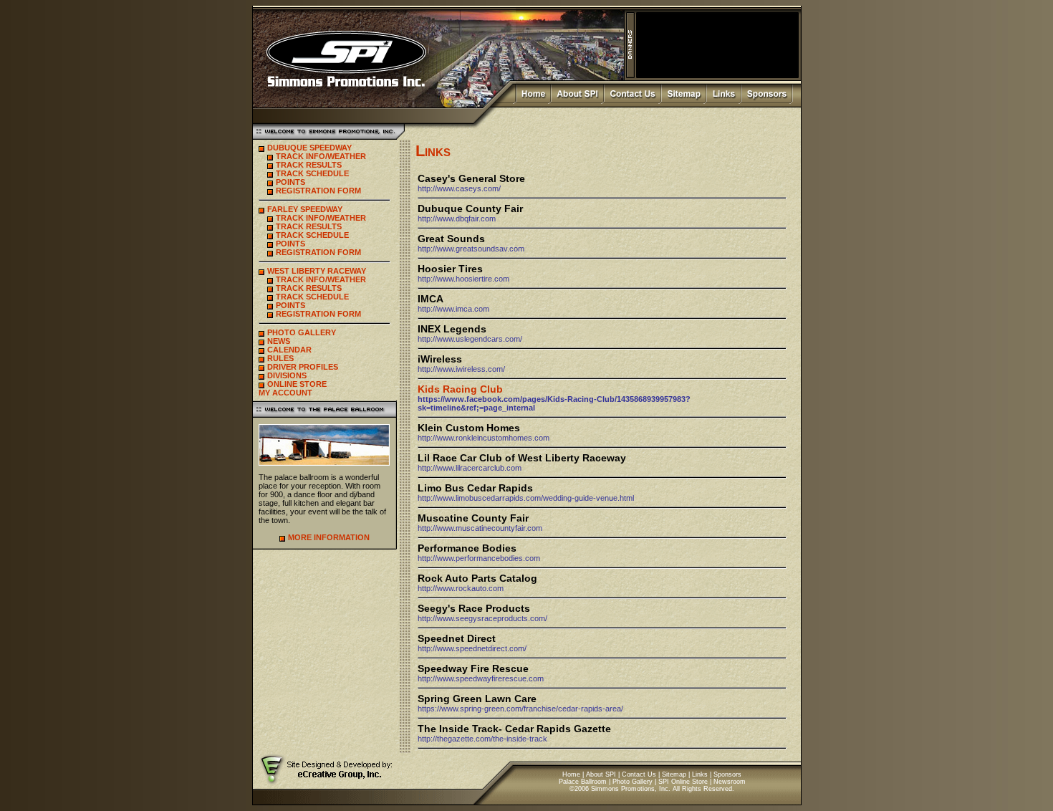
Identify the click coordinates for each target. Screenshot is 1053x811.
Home (571, 774)
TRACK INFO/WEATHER (321, 156)
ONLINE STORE (297, 384)
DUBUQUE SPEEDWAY (309, 147)
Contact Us (639, 774)
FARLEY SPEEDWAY (304, 209)
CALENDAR (289, 349)
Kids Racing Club (460, 389)
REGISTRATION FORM (318, 190)
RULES (280, 358)
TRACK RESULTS (309, 164)
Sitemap (674, 774)
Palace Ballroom (583, 781)
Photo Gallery (632, 781)
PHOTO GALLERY (301, 332)
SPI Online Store (683, 781)
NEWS (278, 341)
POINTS (290, 182)
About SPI (601, 774)
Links (700, 774)
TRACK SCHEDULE (312, 173)
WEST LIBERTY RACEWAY (316, 271)
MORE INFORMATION (329, 537)
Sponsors (727, 774)
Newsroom (729, 781)
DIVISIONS (287, 375)
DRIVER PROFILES (302, 367)
